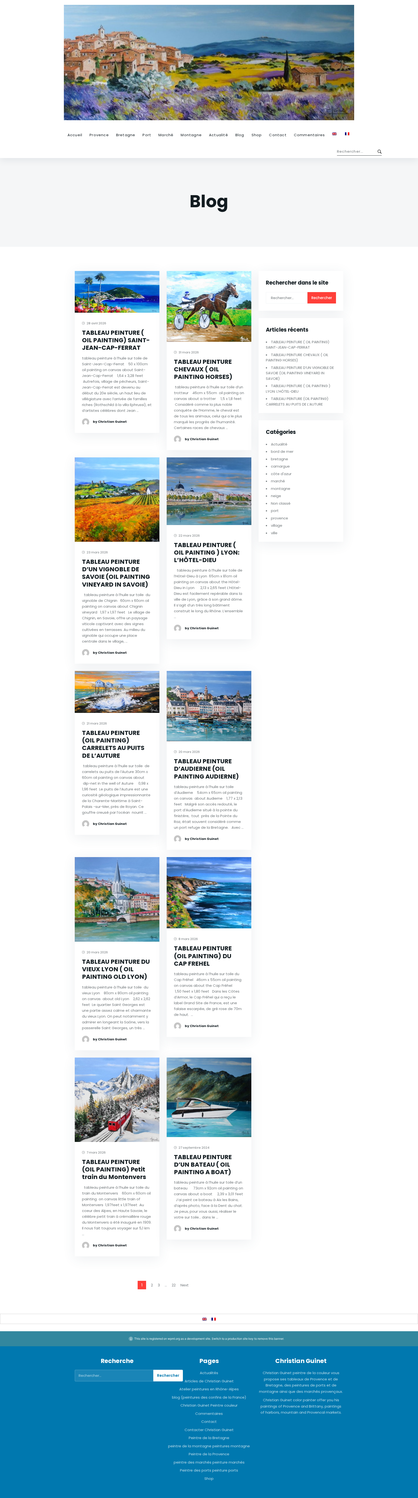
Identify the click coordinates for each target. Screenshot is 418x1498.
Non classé (281, 503)
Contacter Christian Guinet (209, 1429)
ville (274, 532)
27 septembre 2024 (193, 1148)
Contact (277, 134)
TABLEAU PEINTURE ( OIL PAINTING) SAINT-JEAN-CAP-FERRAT (116, 340)
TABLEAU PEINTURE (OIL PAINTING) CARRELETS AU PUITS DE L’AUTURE (113, 744)
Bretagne (125, 134)
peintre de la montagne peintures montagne (209, 1446)
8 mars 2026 (188, 939)
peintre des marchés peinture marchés (209, 1462)
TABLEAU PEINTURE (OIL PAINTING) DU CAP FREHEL (203, 956)
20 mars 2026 (189, 752)
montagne (280, 488)
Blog (239, 134)
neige (276, 495)
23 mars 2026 (97, 552)
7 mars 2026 (96, 1153)
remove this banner (270, 1338)
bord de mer (282, 451)
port (275, 510)
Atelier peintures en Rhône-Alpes (209, 1389)
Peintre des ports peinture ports (209, 1470)
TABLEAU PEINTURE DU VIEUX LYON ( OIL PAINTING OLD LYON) (116, 969)
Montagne (191, 134)
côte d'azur (281, 473)
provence (279, 518)
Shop (257, 134)
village (276, 525)
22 (174, 1285)
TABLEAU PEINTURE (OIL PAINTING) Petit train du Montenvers (114, 1169)
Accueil (74, 134)
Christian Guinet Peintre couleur (209, 1405)
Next (184, 1285)
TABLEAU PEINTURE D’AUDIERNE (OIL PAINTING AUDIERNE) (206, 768)
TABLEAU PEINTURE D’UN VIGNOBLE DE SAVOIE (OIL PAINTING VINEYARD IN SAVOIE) (116, 573)
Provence (99, 134)
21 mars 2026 (96, 724)
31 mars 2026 (188, 353)
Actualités (209, 1372)
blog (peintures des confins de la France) (209, 1397)
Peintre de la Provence (209, 1454)
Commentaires (309, 134)
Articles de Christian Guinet (209, 1381)
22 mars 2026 (189, 536)
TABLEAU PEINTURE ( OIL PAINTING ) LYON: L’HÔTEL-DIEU (206, 552)
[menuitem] (335, 133)
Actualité (218, 134)
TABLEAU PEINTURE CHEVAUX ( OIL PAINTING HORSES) (203, 369)
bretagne (279, 459)
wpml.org (174, 1338)
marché (278, 481)
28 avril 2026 (96, 323)
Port (146, 134)
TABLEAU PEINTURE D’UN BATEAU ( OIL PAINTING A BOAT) (203, 1164)
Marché (165, 134)
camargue (280, 466)
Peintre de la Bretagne (209, 1437)
